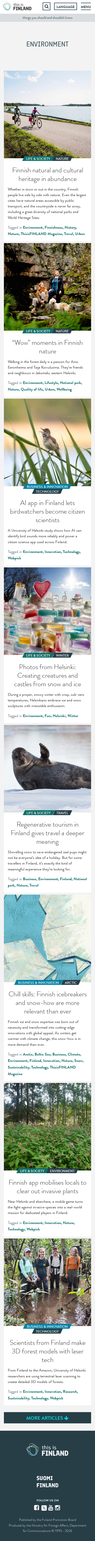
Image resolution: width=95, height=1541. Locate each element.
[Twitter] (44, 1507)
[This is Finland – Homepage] (17, 6)
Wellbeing (64, 389)
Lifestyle (51, 383)
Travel (68, 234)
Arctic (28, 1054)
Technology (71, 552)
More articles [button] (45, 1418)
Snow (78, 1061)
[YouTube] (51, 1508)
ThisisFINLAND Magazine (41, 234)
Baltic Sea (42, 1054)
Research (70, 1392)
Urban (80, 234)
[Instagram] (58, 1508)
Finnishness (54, 227)
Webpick (14, 558)
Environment (33, 227)
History (70, 227)
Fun (48, 716)
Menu (86, 6)
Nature (13, 234)
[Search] (46, 6)
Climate (74, 1054)
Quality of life (32, 389)
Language (66, 6)
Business (29, 879)
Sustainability (18, 1067)
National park (70, 383)
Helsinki (59, 716)
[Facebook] (37, 1508)
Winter (72, 716)
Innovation (53, 552)
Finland (66, 879)
